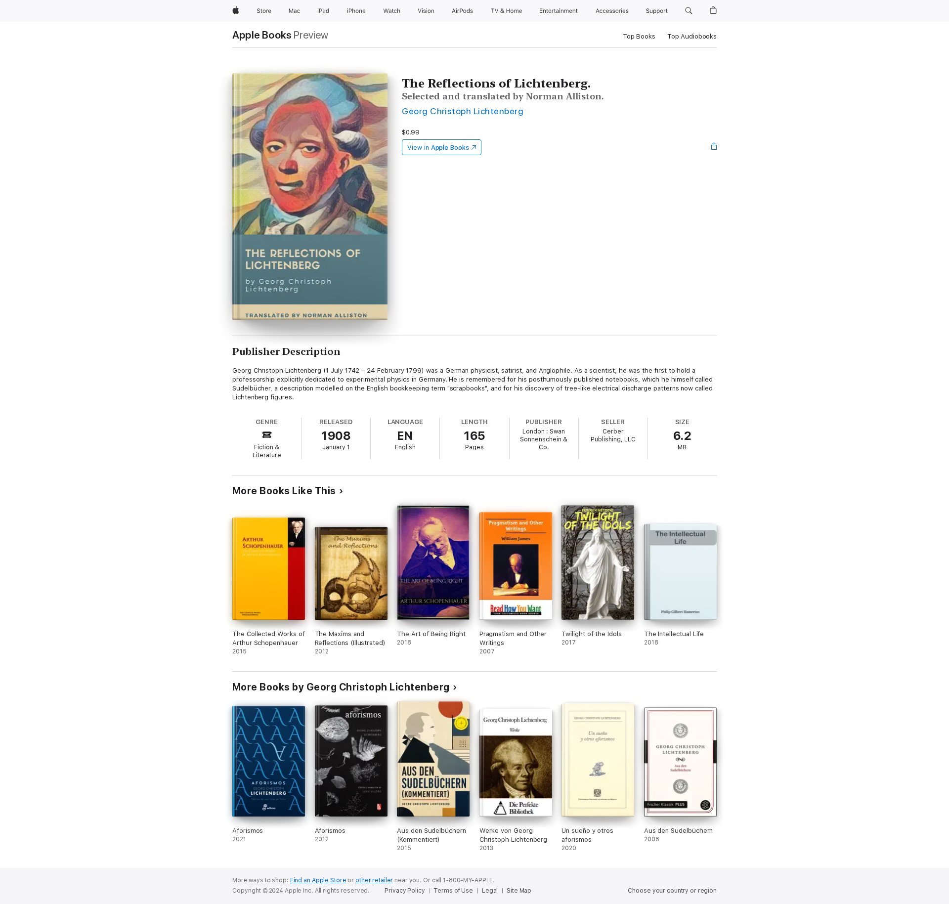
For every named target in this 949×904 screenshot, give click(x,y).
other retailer (374, 880)
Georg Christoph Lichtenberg (462, 111)
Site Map (519, 890)
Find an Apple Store (318, 880)
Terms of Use (453, 890)
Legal (490, 890)
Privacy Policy (405, 890)
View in (438, 147)
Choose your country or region (672, 890)
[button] (688, 11)
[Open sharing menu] (714, 147)
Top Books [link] (639, 36)
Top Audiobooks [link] (692, 36)
